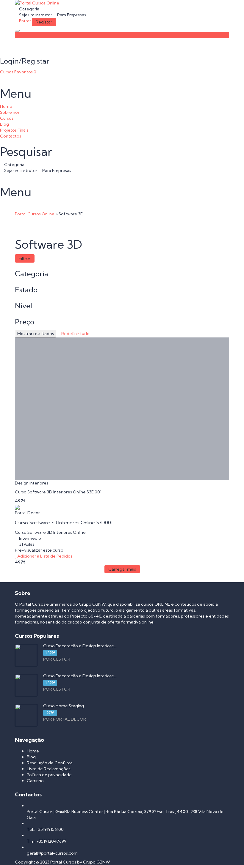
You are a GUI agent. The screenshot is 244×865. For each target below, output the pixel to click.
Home (6, 106)
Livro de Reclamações (49, 768)
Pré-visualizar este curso (39, 550)
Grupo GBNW (96, 862)
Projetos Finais (14, 130)
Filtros (25, 258)
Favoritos (25, 72)
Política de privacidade (49, 774)
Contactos (10, 136)
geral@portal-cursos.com (52, 853)
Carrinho (35, 780)
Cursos (7, 72)
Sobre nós (10, 112)
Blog (4, 124)
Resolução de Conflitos (50, 762)
